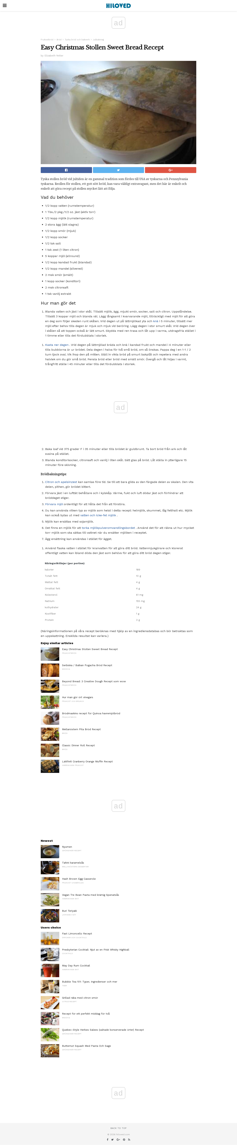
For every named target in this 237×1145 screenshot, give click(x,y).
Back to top (118, 1128)
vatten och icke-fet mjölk (98, 515)
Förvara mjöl (54, 504)
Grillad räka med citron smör (80, 997)
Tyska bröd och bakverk (77, 39)
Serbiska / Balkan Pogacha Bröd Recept (87, 665)
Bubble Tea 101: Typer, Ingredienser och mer (89, 981)
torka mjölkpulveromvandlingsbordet (108, 528)
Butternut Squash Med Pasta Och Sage (86, 1045)
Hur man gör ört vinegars (77, 697)
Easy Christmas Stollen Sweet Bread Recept (90, 649)
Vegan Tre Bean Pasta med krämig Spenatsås (90, 894)
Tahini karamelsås (73, 862)
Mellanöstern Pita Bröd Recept (81, 729)
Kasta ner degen (57, 345)
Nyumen (67, 846)
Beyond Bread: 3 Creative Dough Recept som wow (94, 681)
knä (155, 321)
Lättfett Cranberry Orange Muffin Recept (87, 761)
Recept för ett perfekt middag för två (86, 1013)
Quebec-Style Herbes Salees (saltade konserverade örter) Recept (103, 1029)
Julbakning (98, 39)
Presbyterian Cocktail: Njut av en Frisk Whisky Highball (95, 949)
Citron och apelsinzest (61, 482)
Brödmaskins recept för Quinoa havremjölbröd (91, 713)
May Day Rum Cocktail (76, 965)
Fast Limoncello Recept (77, 933)
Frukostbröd (47, 39)
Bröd (59, 39)
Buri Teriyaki (69, 910)
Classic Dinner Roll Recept (78, 745)
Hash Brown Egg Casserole (79, 878)
